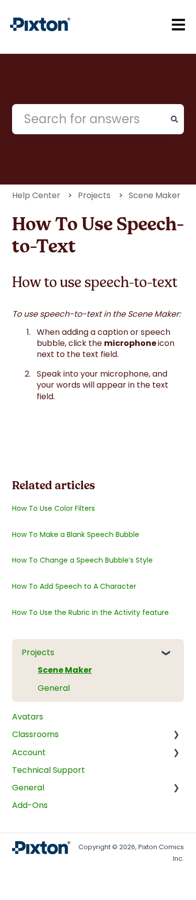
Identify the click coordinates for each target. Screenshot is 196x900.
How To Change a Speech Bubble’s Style (82, 560)
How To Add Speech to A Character (74, 586)
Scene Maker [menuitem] (65, 670)
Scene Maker (154, 195)
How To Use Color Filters (53, 508)
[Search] (174, 119)
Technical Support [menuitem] (48, 770)
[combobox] (88, 119)
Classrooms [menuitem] (35, 734)
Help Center (36, 195)
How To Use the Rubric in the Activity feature (90, 612)
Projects (94, 195)
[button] (171, 653)
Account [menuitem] (29, 752)
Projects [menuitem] (38, 652)
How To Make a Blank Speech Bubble (75, 534)
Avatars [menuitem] (27, 717)
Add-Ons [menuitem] (30, 805)
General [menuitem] (54, 688)
